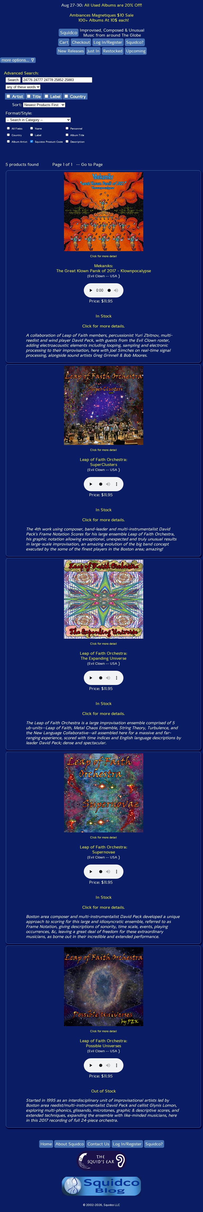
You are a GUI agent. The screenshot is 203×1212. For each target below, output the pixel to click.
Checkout (81, 42)
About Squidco (70, 1143)
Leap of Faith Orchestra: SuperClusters (103, 462)
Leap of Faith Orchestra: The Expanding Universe (103, 656)
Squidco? (135, 42)
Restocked (112, 50)
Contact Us (98, 1143)
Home (46, 1143)
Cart (63, 42)
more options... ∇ (18, 60)
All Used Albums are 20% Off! (113, 5)
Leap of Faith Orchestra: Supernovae (103, 850)
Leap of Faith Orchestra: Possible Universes (103, 1043)
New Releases (71, 50)
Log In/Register (108, 42)
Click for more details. (103, 326)
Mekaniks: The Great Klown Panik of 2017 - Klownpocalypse (103, 268)
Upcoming (135, 50)
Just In (93, 50)
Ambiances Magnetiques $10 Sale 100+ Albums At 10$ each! (101, 18)
